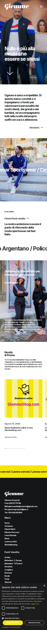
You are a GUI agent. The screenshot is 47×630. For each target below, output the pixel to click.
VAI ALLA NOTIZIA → (11, 437)
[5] (17, 448)
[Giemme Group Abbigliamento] (17, 6)
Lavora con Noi (11, 541)
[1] (6, 448)
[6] (20, 448)
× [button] (44, 586)
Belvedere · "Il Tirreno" (14, 563)
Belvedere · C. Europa (13, 560)
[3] (11, 448)
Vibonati (8, 582)
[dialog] (23, 606)
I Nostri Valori (10, 529)
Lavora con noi (11, 471)
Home (7, 523)
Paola (7, 579)
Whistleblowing (11, 545)
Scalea (7, 557)
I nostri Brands (10, 535)
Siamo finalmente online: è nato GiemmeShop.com (19, 428)
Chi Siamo (9, 526)
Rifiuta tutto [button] (34, 623)
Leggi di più (35, 604)
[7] (23, 448)
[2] (8, 448)
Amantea (8, 566)
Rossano (8, 573)
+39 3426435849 (14, 512)
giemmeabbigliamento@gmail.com (23, 506)
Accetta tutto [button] (13, 623)
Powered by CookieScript (11, 627)
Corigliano (9, 570)
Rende (7, 576)
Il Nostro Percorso (12, 532)
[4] (14, 448)
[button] (41, 6)
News (7, 538)
